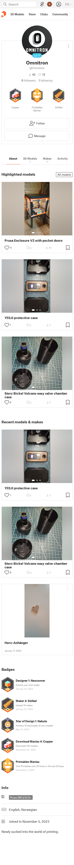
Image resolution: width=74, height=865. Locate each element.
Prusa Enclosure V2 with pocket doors (34, 240)
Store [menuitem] (32, 14)
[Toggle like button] (7, 247)
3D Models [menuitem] (17, 14)
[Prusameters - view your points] (49, 4)
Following (46, 80)
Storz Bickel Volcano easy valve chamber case (36, 395)
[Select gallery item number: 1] (33, 232)
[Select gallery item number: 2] (37, 232)
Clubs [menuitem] (44, 14)
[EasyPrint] (42, 4)
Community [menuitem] (60, 14)
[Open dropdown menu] (68, 44)
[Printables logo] (4, 14)
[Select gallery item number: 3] (40, 232)
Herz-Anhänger (16, 643)
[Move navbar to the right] (70, 14)
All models (64, 174)
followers (28, 80)
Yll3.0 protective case (21, 318)
